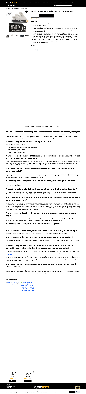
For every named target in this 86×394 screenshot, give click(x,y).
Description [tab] (27, 126)
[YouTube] (11, 5)
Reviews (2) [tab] (59, 126)
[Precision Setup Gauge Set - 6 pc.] (12, 326)
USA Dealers (8, 385)
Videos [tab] (32, 126)
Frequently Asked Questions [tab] (42, 126)
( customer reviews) (42, 18)
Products (29, 2)
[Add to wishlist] (17, 284)
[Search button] (71, 5)
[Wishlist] (72, 2)
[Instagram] (10, 5)
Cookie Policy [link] (52, 392)
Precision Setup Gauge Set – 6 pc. (12, 372)
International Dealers (10, 386)
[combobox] (62, 5)
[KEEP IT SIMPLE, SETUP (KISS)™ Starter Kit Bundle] (28, 326)
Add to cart (46, 15)
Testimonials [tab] (52, 126)
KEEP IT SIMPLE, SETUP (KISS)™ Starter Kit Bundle (28, 372)
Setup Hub (9, 254)
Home (24, 2)
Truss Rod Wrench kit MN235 (53, 242)
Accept (72, 391)
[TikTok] (13, 5)
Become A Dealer (9, 387)
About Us (7, 388)
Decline (77, 391)
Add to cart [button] (12, 380)
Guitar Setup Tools (40, 47)
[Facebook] (8, 5)
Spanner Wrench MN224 (71, 242)
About (60, 2)
